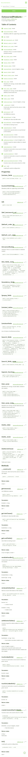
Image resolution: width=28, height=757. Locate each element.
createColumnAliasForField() (11, 160)
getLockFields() (7, 122)
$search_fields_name (9, 75)
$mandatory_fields (8, 59)
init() (5, 166)
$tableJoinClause (8, 102)
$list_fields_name (8, 56)
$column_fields (7, 28)
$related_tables (8, 66)
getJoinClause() (8, 117)
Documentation (5, 2)
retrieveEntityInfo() (9, 134)
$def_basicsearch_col (9, 40)
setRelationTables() (9, 140)
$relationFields (7, 69)
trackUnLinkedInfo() (9, 154)
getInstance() (7, 112)
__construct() (7, 105)
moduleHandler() (8, 127)
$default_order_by (8, 43)
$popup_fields (7, 62)
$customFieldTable (8, 31)
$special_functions (8, 78)
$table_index (7, 95)
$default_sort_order (9, 46)
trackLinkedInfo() (8, 147)
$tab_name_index (8, 88)
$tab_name (6, 81)
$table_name (7, 98)
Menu (14, 10)
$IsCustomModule (8, 49)
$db (4, 37)
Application (11, 20)
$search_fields (7, 72)
